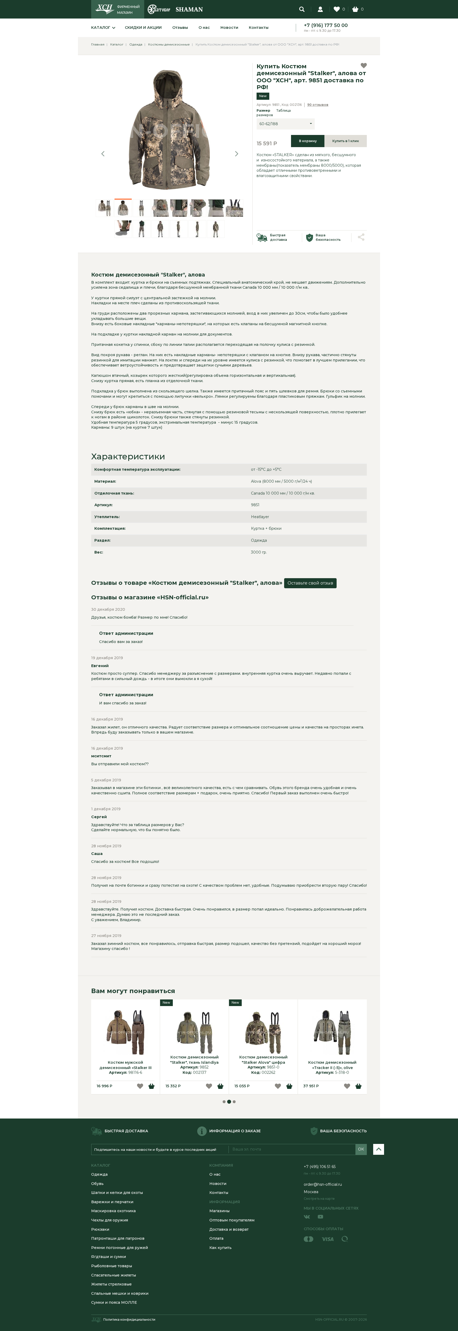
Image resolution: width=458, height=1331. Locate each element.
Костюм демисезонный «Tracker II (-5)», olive (332, 1065)
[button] (103, 154)
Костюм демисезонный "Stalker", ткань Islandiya (194, 1060)
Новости (229, 27)
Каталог (100, 27)
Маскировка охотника (113, 1210)
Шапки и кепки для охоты (117, 1192)
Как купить (220, 1247)
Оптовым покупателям (231, 1220)
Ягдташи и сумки (108, 1256)
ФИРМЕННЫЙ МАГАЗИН (128, 10)
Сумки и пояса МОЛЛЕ (114, 1302)
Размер (274, 112)
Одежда (99, 1174)
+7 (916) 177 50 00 (326, 25)
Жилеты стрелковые (111, 1284)
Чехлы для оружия (109, 1220)
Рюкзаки (100, 1229)
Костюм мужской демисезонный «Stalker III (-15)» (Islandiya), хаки (125, 1065)
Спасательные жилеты (113, 1275)
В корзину (308, 141)
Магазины (219, 1210)
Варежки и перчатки (112, 1201)
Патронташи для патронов (117, 1238)
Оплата (216, 1238)
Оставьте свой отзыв (310, 583)
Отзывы (180, 27)
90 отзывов (317, 105)
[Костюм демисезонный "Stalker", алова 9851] (170, 131)
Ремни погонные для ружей (119, 1247)
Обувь (97, 1183)
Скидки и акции (143, 27)
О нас (204, 27)
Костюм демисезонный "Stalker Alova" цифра (263, 1060)
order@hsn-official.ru (323, 1184)
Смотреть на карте (319, 1199)
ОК (361, 1149)
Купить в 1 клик (345, 141)
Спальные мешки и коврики (119, 1293)
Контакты (258, 27)
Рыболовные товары (111, 1266)
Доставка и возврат (229, 1229)
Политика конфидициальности (129, 1319)
